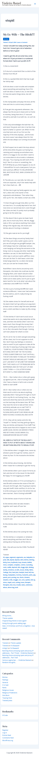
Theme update (7, 618)
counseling (29, 565)
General (5, 682)
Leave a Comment (22, 42)
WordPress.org (7, 740)
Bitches (6, 39)
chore (5, 565)
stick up (32, 580)
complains (17, 565)
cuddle (9, 567)
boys (19, 562)
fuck (10, 572)
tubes (23, 585)
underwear (29, 585)
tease (22, 582)
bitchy (5, 562)
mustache (25, 575)
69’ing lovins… (7, 616)
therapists (6, 585)
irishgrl (4, 648)
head (26, 572)
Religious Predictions (9, 693)
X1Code (5, 715)
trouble (18, 585)
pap (34, 575)
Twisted (5, 643)
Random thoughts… (9, 662)
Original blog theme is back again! (14, 621)
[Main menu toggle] (35, 4)
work (16, 587)
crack (4, 567)
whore (5, 587)
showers (27, 577)
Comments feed (8, 738)
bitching (31, 560)
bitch (22, 560)
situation (5, 580)
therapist (27, 582)
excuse (22, 570)
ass (25, 557)
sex (18, 577)
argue (7, 557)
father (31, 570)
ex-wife (17, 570)
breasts (24, 562)
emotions (11, 570)
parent (5, 577)
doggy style (24, 567)
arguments (19, 557)
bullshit (29, 562)
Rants (4, 688)
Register (5, 730)
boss (8, 562)
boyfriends (14, 562)
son (20, 580)
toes (14, 585)
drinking (31, 567)
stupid (9, 582)
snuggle (15, 580)
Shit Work (5, 695)
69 (4, 557)
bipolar (12, 560)
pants (30, 575)
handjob (21, 572)
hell (30, 572)
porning (13, 577)
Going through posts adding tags (14, 623)
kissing (5, 575)
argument (13, 557)
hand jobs (15, 572)
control (23, 565)
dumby (5, 570)
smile (10, 580)
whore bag (11, 587)
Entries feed (6, 735)
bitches (26, 560)
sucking (18, 582)
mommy (18, 575)
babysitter (30, 557)
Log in (4, 733)
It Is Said (5, 685)
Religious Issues (8, 690)
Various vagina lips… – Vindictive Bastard (16, 660)
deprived (14, 567)
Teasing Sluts (7, 698)
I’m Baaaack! (15, 646)
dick (19, 567)
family (27, 570)
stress (5, 582)
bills (8, 560)
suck (13, 582)
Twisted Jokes (7, 700)
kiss (32, 572)
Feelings (5, 572)
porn (9, 577)
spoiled (27, 580)
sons (23, 580)
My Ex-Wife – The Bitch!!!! (19, 34)
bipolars (17, 560)
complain (10, 565)
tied (11, 585)
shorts (22, 577)
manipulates (11, 575)
